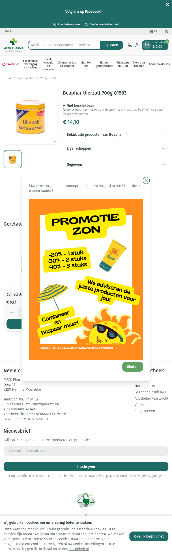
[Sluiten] (146, 180)
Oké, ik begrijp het (149, 536)
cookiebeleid (79, 549)
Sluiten (132, 366)
